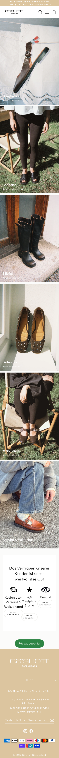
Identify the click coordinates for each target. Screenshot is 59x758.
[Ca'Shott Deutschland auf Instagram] (25, 731)
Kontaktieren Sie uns (28, 690)
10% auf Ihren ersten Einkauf (29, 701)
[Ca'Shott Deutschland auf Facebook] (31, 731)
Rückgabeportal (29, 643)
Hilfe (29, 680)
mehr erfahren (13, 613)
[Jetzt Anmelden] (52, 720)
